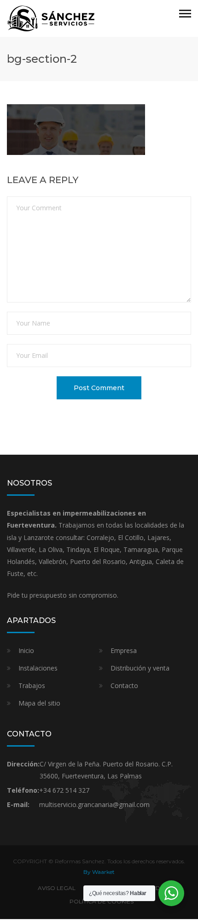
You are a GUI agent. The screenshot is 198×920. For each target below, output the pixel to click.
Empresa (124, 650)
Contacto (124, 685)
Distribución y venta (140, 668)
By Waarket (99, 871)
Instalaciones (38, 668)
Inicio (26, 650)
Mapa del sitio (39, 703)
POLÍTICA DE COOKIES (102, 901)
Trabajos (31, 685)
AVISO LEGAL (57, 887)
